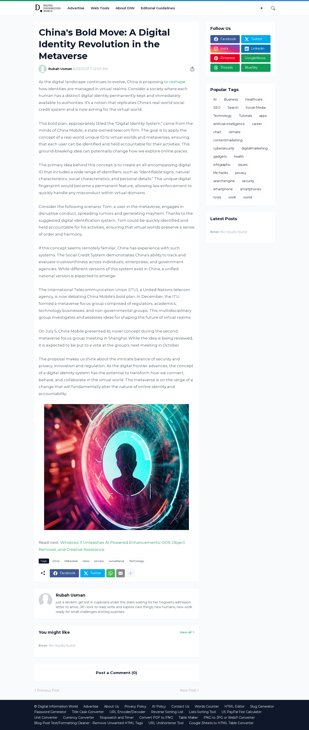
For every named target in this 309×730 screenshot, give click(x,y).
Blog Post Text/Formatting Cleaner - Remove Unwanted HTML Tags (88, 723)
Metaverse (71, 561)
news (86, 561)
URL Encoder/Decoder (127, 712)
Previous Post (48, 690)
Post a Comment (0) (116, 672)
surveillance (116, 561)
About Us (111, 706)
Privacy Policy (135, 706)
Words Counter (207, 706)
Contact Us (180, 706)
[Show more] (130, 573)
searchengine (224, 181)
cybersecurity (223, 148)
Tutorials (245, 116)
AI (215, 99)
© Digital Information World (56, 706)
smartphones (250, 189)
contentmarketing (227, 140)
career (257, 124)
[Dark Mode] (263, 8)
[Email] (120, 573)
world (247, 197)
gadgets (220, 156)
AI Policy (159, 706)
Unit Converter (45, 718)
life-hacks (220, 173)
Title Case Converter (88, 712)
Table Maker (188, 718)
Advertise (75, 8)
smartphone (223, 189)
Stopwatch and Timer (117, 718)
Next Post (188, 690)
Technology (136, 561)
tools (217, 197)
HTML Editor (234, 706)
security (248, 181)
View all (185, 632)
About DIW (125, 8)
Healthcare (254, 99)
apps (263, 116)
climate (234, 132)
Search (233, 108)
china (55, 561)
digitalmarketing (255, 148)
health (239, 156)
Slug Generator (262, 706)
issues (242, 165)
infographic (222, 165)
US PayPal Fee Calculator (241, 712)
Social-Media (256, 108)
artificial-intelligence (229, 124)
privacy (99, 561)
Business (231, 99)
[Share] (191, 69)
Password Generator (50, 712)
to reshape (174, 82)
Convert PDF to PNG (156, 718)
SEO (216, 108)
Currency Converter (78, 718)
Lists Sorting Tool (202, 712)
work (232, 197)
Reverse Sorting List (167, 712)
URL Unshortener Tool (165, 723)
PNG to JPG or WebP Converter (229, 718)
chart (217, 132)
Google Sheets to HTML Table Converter (221, 723)
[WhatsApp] (110, 573)
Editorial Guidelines (158, 8)
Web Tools (100, 8)
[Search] (271, 8)
